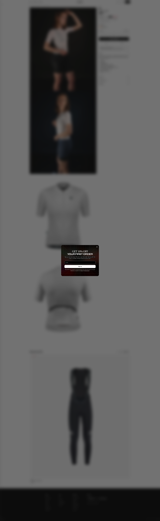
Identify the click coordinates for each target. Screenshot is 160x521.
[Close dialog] (97, 247)
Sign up (80, 266)
